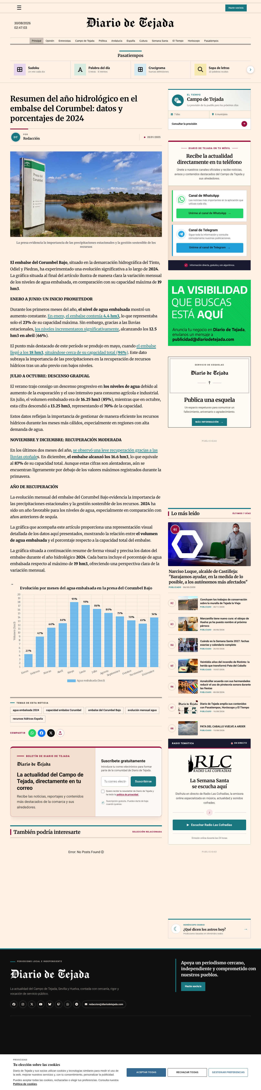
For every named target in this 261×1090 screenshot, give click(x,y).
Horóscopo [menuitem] (194, 40)
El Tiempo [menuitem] (178, 40)
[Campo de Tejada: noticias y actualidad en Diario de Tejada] (130, 23)
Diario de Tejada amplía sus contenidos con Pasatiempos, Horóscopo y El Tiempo (224, 705)
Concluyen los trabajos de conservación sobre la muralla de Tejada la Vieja (223, 601)
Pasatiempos (130, 55)
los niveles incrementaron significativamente (77, 329)
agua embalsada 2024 (26, 710)
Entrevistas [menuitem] (65, 40)
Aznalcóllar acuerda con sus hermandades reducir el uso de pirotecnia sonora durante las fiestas (225, 685)
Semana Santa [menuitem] (160, 40)
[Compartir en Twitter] (51, 733)
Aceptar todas (146, 1072)
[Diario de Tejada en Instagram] (23, 1004)
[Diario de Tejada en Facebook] (14, 1004)
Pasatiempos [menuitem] (211, 40)
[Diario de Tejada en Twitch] (58, 1004)
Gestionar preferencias (228, 1072)
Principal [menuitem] (36, 40)
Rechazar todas (187, 1072)
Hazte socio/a (236, 8)
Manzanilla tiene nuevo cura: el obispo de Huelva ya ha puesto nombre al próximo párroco (224, 622)
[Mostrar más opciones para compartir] (60, 733)
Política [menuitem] (103, 40)
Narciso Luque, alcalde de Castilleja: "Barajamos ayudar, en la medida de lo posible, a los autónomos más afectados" (208, 577)
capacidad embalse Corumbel (63, 710)
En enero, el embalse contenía (83, 316)
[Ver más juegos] (250, 69)
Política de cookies (25, 1084)
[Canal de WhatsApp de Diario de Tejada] (67, 1004)
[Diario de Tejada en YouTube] (40, 1004)
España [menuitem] (131, 40)
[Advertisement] (209, 473)
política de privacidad (128, 794)
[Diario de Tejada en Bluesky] (49, 1004)
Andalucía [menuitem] (116, 40)
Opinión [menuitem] (50, 40)
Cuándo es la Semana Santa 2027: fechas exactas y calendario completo (224, 643)
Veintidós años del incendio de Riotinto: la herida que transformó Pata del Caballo (225, 664)
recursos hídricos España (28, 718)
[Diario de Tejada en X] (31, 1004)
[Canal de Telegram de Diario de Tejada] (76, 1004)
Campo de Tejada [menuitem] (84, 40)
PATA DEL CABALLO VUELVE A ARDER (222, 726)
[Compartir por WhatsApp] (32, 733)
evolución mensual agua (142, 710)
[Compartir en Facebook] (41, 733)
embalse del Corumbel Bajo (104, 710)
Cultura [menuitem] (143, 40)
